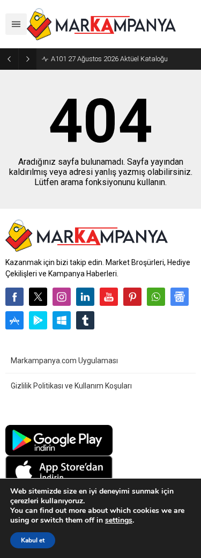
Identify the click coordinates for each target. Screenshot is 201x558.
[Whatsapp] (156, 297)
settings (118, 520)
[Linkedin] (85, 297)
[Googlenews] (179, 297)
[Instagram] (62, 297)
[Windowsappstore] (62, 320)
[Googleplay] (38, 320)
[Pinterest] (132, 297)
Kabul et (32, 540)
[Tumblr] (85, 320)
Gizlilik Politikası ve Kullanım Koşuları (71, 385)
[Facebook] (14, 297)
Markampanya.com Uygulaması (64, 360)
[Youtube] (109, 297)
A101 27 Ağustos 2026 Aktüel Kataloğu (109, 59)
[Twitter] (38, 297)
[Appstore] (14, 320)
